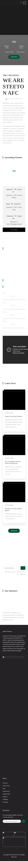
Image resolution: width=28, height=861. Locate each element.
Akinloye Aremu (15, 293)
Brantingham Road (16, 224)
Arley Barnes (14, 303)
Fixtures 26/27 (6, 791)
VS (15, 189)
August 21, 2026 (9, 458)
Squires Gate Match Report (13, 416)
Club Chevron (6, 785)
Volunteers (5, 799)
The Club (5, 783)
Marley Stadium (21, 52)
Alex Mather (14, 321)
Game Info (14, 56)
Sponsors (5, 796)
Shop (4, 788)
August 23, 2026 (9, 413)
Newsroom (5, 802)
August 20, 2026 (9, 505)
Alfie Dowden (15, 312)
